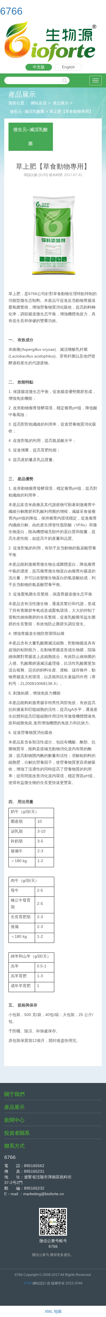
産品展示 (61, 103)
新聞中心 (14, 1120)
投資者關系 (17, 1133)
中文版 (39, 67)
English (68, 67)
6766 (11, 11)
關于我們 (14, 1094)
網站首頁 (39, 103)
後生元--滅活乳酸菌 (27, 111)
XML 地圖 (53, 1311)
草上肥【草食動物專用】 (71, 111)
